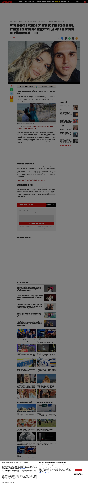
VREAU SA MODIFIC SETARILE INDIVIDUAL (78, 474)
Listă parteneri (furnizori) (44, 472)
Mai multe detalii (23, 468)
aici (9, 477)
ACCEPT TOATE (79, 470)
